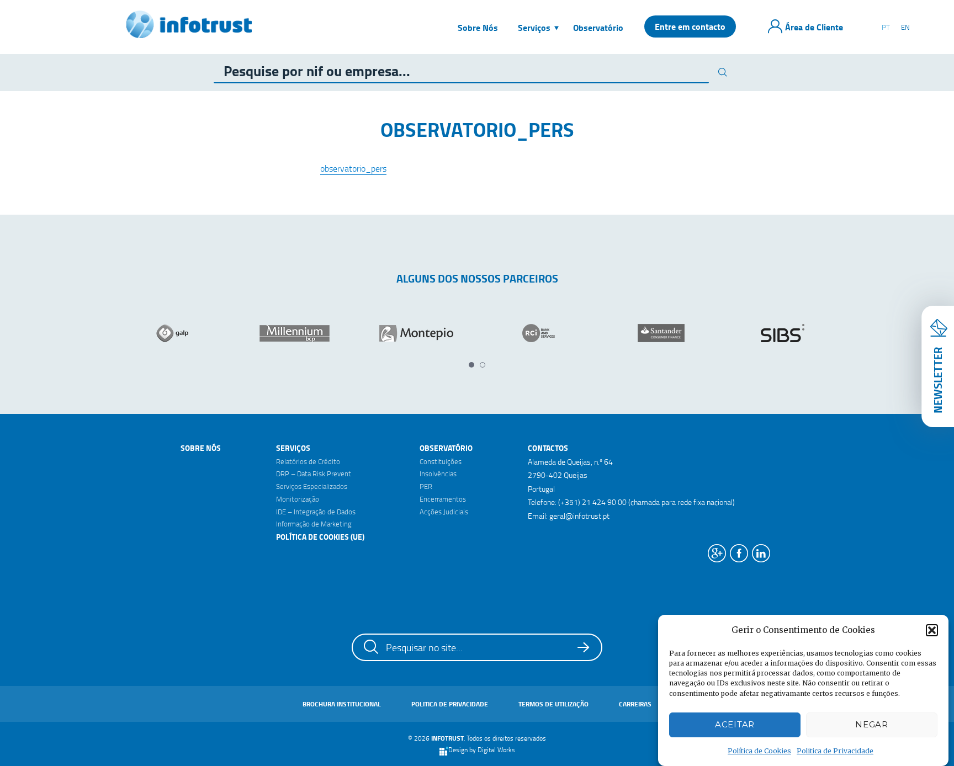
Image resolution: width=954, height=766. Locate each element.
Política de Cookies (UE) (320, 536)
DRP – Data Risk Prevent (313, 473)
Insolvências (438, 473)
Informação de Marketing (314, 524)
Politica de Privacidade (835, 751)
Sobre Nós (201, 448)
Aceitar (735, 724)
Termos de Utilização (553, 704)
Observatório (446, 448)
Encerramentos (443, 499)
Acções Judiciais (444, 512)
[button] (931, 630)
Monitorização (297, 499)
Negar (871, 724)
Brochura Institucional (342, 704)
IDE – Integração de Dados (316, 512)
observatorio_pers (353, 168)
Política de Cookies (759, 751)
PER (426, 486)
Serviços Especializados (311, 486)
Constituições (441, 461)
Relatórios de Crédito (308, 461)
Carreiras (635, 704)
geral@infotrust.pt (579, 515)
